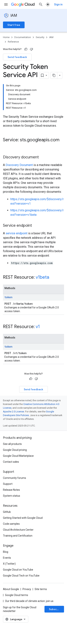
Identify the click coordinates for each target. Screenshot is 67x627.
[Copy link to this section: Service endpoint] (35, 226)
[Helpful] (26, 49)
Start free (13, 25)
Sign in (58, 4)
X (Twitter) (9, 563)
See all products (12, 443)
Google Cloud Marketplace (18, 455)
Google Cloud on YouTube (18, 569)
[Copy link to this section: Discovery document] (42, 157)
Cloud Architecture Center (18, 529)
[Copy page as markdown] (54, 75)
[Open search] (41, 4)
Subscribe (55, 609)
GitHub (7, 511)
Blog (5, 551)
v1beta (42, 277)
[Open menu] (6, 4)
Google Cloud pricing (15, 449)
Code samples (11, 523)
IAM (13, 15)
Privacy (27, 589)
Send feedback (17, 57)
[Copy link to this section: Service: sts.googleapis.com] (6, 146)
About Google (11, 589)
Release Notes (11, 489)
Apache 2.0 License (13, 411)
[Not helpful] (31, 49)
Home (6, 37)
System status (11, 495)
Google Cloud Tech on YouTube (21, 575)
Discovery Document (19, 165)
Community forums (14, 477)
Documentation (22, 37)
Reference (13, 41)
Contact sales (11, 461)
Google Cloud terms (16, 595)
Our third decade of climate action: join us (29, 601)
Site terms (41, 589)
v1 (38, 326)
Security (40, 37)
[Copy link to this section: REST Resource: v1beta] (53, 277)
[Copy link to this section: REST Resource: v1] (43, 327)
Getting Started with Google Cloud (23, 517)
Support (7, 483)
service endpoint (16, 233)
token (8, 297)
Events (7, 557)
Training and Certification (17, 535)
